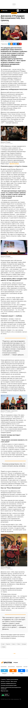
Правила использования (12, 679)
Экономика (11, 666)
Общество (8, 644)
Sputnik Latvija (14, 163)
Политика (3, 666)
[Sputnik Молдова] (4, 11)
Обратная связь (4, 691)
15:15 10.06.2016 (4, 23)
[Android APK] (5, 695)
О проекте (3, 679)
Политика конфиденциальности (8, 683)
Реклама (3, 681)
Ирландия (24, 644)
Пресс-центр (14, 681)
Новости (13, 644)
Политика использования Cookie (9, 685)
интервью (3, 646)
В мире (2, 644)
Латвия (18, 644)
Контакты (7, 681)
